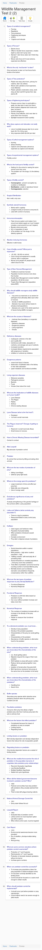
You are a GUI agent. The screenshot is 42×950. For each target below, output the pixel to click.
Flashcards (13, 3)
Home (5, 3)
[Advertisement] (21, 922)
